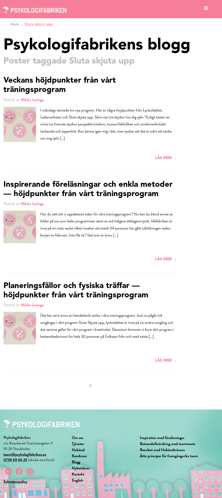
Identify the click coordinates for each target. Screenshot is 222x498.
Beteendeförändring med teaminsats (167, 444)
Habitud (78, 450)
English (77, 480)
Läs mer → (166, 158)
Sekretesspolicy (15, 481)
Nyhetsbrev (81, 468)
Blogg (76, 462)
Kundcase (79, 456)
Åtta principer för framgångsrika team (169, 456)
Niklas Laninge (32, 100)
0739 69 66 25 (15, 460)
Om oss (77, 438)
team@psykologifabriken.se (24, 454)
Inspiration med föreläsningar (162, 438)
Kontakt (78, 474)
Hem (14, 24)
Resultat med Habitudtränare (162, 450)
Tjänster (78, 444)
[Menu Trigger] (206, 9)
